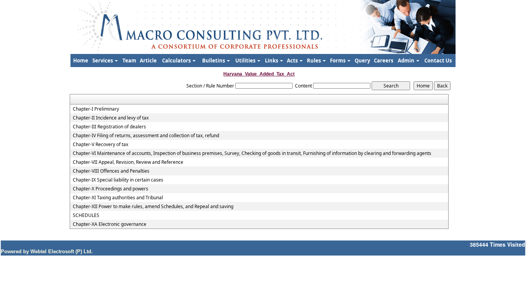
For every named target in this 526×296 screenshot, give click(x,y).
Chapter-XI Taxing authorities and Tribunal (118, 198)
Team (129, 60)
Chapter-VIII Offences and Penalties (111, 171)
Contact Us (438, 60)
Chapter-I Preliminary (96, 109)
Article (148, 60)
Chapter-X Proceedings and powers (110, 189)
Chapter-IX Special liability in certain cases (118, 180)
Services (103, 60)
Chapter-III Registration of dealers (109, 127)
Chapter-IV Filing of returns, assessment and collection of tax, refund (146, 136)
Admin (406, 60)
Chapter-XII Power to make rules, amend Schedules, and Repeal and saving (153, 207)
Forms (338, 60)
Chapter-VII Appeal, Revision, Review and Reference (128, 162)
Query (362, 60)
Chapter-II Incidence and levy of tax (111, 118)
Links (272, 60)
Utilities (245, 60)
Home (80, 60)
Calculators (177, 60)
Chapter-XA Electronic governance (109, 224)
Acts (293, 60)
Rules (314, 60)
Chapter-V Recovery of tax (100, 144)
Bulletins (214, 60)
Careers (383, 60)
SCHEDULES (86, 215)
